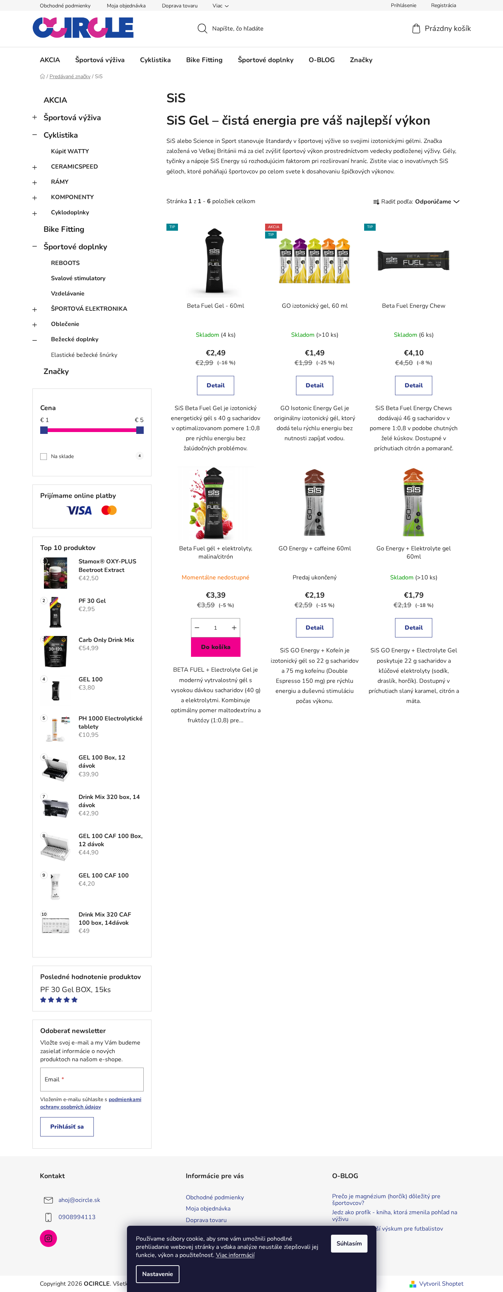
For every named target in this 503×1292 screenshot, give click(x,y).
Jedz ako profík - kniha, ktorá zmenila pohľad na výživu (394, 1215)
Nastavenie (157, 1274)
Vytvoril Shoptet (441, 1284)
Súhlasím (349, 1244)
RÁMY (60, 182)
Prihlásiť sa (67, 1127)
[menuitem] (49, 60)
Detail (216, 385)
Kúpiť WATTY (70, 151)
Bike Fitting (64, 229)
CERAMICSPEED (74, 167)
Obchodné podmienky (65, 5)
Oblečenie (65, 324)
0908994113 (77, 1217)
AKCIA (55, 100)
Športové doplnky (75, 247)
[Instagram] (48, 1238)
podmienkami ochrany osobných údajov (90, 1103)
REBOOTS (65, 263)
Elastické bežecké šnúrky (84, 355)
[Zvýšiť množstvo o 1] (234, 627)
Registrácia (443, 5)
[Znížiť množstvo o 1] (197, 627)
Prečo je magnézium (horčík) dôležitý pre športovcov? (386, 1199)
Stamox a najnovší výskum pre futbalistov (387, 1229)
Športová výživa (72, 117)
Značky (56, 371)
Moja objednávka (126, 5)
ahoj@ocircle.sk (79, 1200)
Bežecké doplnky (74, 339)
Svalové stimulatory (78, 278)
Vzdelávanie (68, 294)
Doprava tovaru (180, 5)
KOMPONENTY (72, 197)
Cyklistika (61, 135)
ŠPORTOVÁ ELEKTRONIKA (89, 309)
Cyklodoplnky (70, 212)
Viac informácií (235, 1255)
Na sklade (96, 456)
